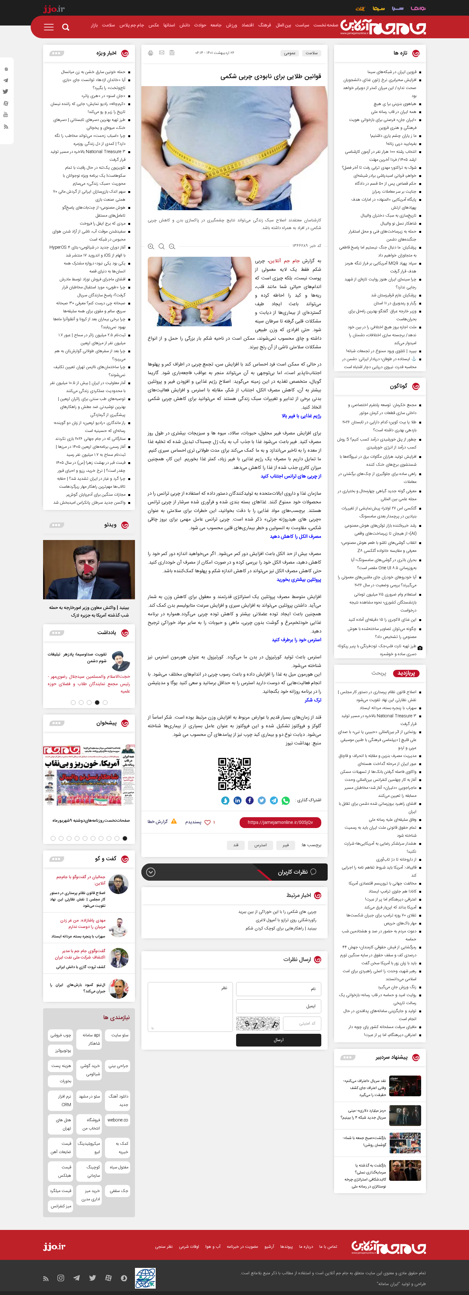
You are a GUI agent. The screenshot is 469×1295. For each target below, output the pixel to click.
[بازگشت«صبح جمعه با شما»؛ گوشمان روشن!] (403, 1143)
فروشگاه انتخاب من (91, 1124)
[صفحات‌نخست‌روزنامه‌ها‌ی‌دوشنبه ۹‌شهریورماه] (89, 775)
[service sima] (379, 9)
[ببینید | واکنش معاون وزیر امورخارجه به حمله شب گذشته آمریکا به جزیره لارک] (89, 569)
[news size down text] (172, 247)
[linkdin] (238, 800)
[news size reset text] (161, 247)
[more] (347, 1057)
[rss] (6, 128)
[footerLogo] (389, 1247)
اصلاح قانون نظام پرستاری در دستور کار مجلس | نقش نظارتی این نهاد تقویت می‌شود (77, 899)
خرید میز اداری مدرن (90, 1195)
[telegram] (6, 82)
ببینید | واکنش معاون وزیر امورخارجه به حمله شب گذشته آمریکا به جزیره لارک (89, 611)
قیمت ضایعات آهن (61, 1148)
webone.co (118, 1120)
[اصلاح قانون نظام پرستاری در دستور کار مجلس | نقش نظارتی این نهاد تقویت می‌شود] (118, 891)
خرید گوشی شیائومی (90, 1070)
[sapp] (6, 116)
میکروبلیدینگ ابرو (89, 1148)
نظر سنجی (164, 1246)
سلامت (312, 53)
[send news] (162, 53)
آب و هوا (212, 1246)
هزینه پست (61, 1065)
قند (235, 845)
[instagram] (6, 70)
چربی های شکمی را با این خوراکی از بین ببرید (277, 911)
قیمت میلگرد (60, 1191)
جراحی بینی (118, 1065)
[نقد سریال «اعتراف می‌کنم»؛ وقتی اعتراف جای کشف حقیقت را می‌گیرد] (403, 1087)
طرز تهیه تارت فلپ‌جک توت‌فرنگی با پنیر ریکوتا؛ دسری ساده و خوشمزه (377, 650)
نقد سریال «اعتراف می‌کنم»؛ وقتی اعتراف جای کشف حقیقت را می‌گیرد (364, 1088)
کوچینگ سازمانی (93, 1171)
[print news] (150, 54)
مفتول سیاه (119, 1167)
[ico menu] (51, 27)
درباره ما (306, 1246)
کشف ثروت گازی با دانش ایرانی (80, 967)
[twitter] (6, 93)
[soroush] (225, 800)
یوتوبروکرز (63, 1050)
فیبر (286, 845)
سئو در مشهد (89, 1096)
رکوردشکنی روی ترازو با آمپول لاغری (286, 920)
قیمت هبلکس (64, 1171)
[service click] (361, 9)
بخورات (65, 1081)
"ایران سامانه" (388, 1284)
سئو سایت (119, 1035)
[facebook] (250, 800)
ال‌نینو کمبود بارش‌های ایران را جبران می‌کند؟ (77, 988)
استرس (260, 845)
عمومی (289, 53)
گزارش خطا (158, 822)
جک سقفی (119, 1191)
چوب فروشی (60, 1035)
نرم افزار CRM (64, 1100)
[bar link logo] (54, 10)
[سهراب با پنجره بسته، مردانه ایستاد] (118, 928)
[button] (105, 703)
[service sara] (398, 9)
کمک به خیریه (122, 1148)
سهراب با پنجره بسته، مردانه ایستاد (78, 936)
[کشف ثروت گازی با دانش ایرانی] (118, 959)
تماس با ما (328, 1246)
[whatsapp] (286, 800)
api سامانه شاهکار (91, 1039)
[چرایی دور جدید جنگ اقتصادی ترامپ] (73, 661)
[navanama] (418, 9)
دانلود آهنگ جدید (118, 1100)
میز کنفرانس (61, 1206)
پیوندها (286, 1246)
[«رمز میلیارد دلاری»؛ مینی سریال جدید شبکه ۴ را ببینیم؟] (403, 1115)
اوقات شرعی (189, 1246)
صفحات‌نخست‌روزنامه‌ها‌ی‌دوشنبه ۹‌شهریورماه (91, 820)
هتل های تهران (63, 1124)
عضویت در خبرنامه (242, 1246)
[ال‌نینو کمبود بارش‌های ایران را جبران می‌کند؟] (118, 989)
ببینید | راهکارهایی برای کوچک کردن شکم (281, 928)
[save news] (172, 53)
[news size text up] (151, 247)
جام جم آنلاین (284, 261)
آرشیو (269, 1246)
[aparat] (6, 105)
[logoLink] (383, 27)
